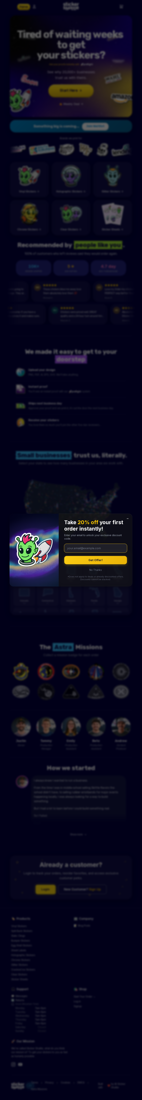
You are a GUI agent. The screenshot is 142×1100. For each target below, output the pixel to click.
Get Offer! (95, 560)
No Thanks (95, 569)
